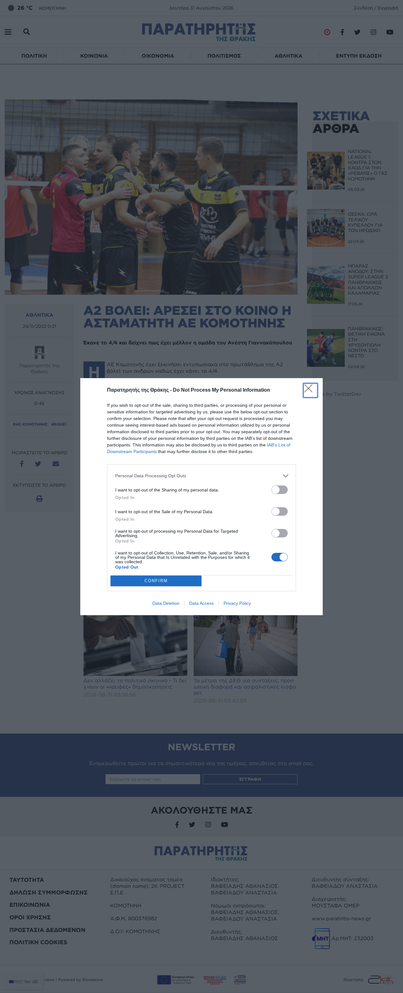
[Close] (310, 390)
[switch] (279, 489)
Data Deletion (165, 603)
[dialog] (201, 496)
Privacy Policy (237, 603)
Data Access (201, 603)
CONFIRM (156, 580)
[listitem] (201, 476)
